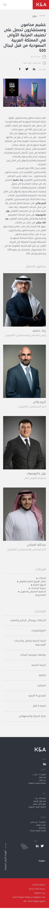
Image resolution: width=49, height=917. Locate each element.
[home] (41, 4)
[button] (4, 4)
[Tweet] (27, 69)
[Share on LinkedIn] (34, 69)
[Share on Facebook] (19, 69)
